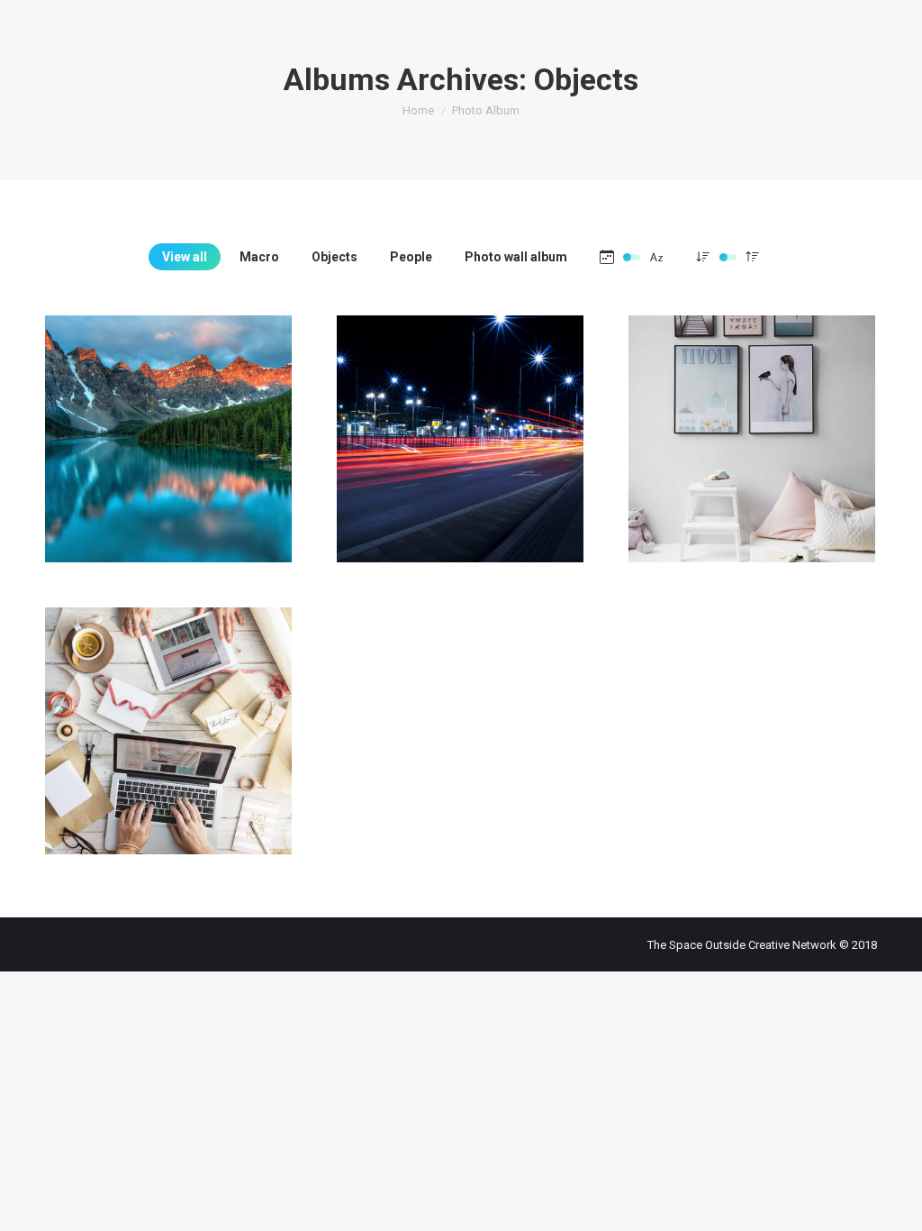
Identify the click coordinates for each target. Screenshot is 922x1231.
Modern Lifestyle (169, 420)
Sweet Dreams (460, 420)
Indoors (169, 700)
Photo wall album (516, 257)
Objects (334, 257)
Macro (259, 257)
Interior (752, 420)
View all (184, 257)
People (411, 257)
